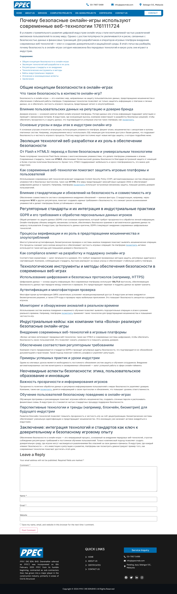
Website (23, 515)
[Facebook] (126, 577)
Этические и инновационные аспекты (40, 76)
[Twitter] (131, 577)
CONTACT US (121, 13)
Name (23, 496)
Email (23, 505)
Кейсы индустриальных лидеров (37, 73)
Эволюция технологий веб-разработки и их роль (45, 64)
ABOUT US (30, 13)
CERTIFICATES (105, 13)
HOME (19, 13)
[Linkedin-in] (136, 577)
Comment (25, 465)
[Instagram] (142, 577)
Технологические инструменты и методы (42, 70)
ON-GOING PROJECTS (85, 13)
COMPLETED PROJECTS (61, 13)
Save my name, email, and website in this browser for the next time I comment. (58, 525)
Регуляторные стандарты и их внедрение (42, 67)
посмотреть (128, 119)
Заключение (28, 79)
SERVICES (42, 13)
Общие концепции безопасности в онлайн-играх (45, 61)
